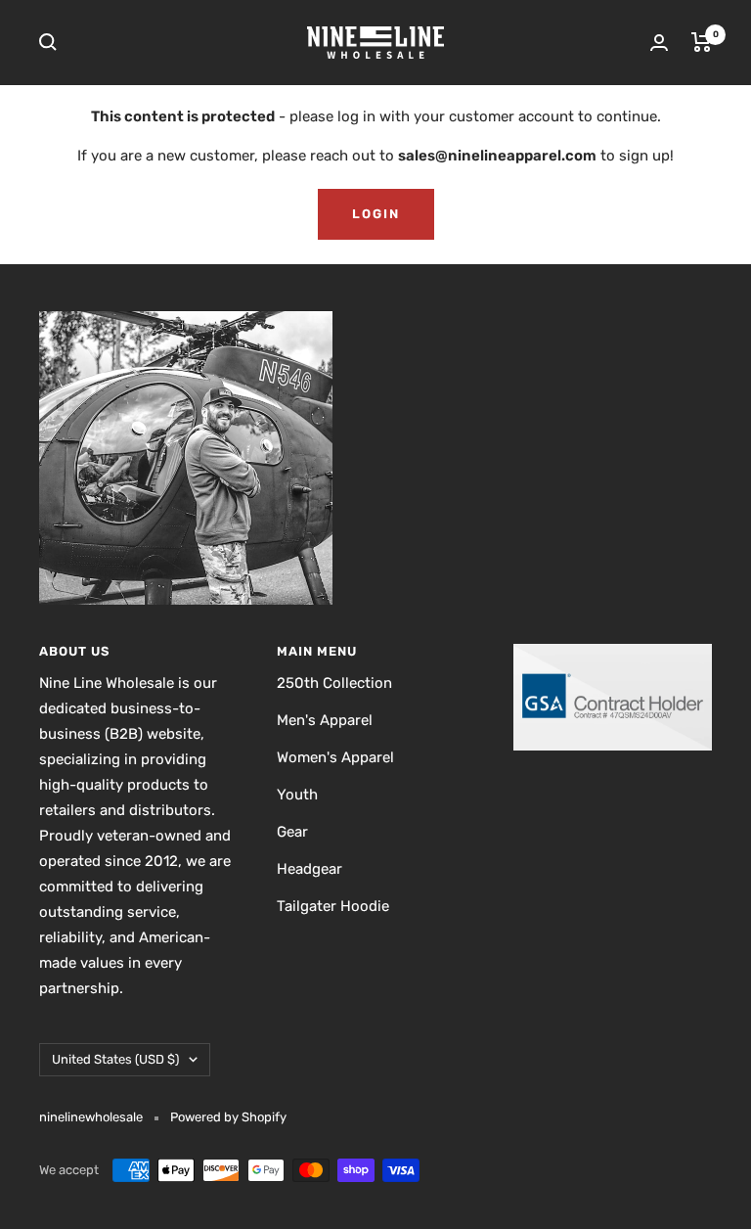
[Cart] (701, 42)
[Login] (659, 42)
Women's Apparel (335, 757)
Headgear (309, 869)
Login (376, 213)
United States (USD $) (115, 1059)
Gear (292, 832)
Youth (297, 794)
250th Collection (334, 683)
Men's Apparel (325, 720)
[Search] (48, 42)
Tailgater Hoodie (333, 906)
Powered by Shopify (228, 1117)
